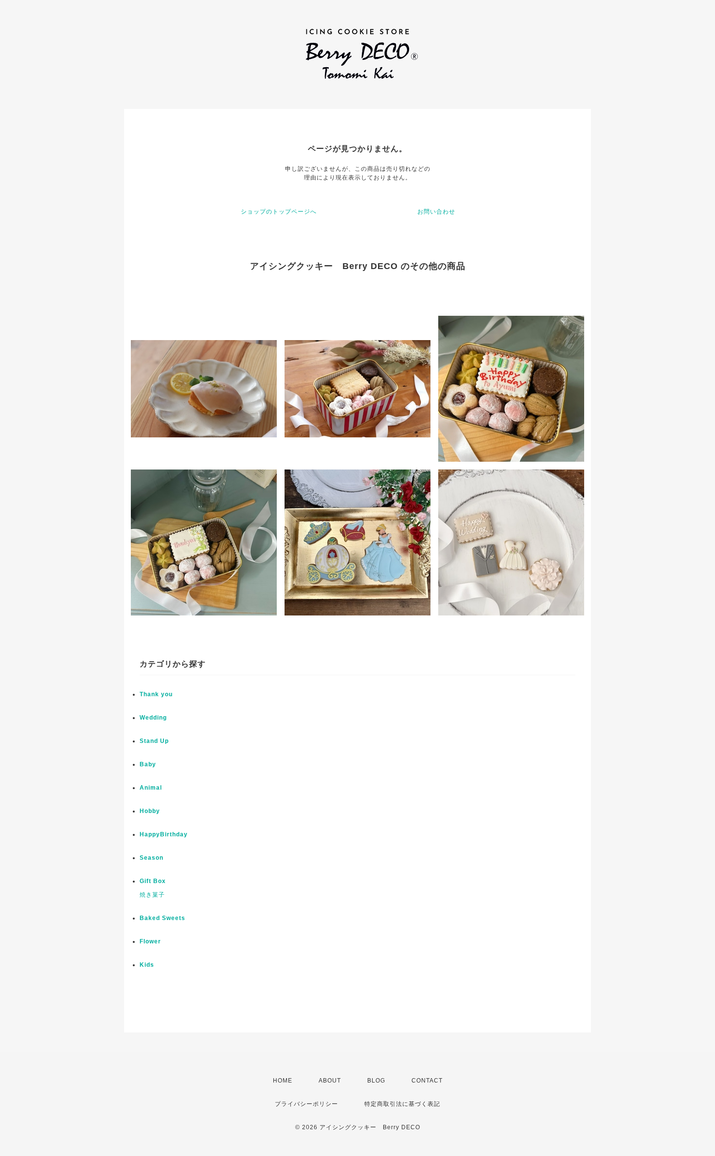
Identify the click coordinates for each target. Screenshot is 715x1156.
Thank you (156, 694)
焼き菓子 (152, 894)
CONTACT (427, 1080)
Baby (148, 764)
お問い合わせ (436, 211)
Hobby (150, 811)
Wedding (153, 717)
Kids (147, 964)
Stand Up (154, 741)
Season (151, 857)
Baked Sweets (162, 918)
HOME (282, 1080)
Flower (150, 941)
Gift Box (153, 881)
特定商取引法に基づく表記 (402, 1104)
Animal (151, 787)
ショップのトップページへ (279, 211)
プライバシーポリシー (306, 1104)
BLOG (376, 1080)
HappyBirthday (164, 834)
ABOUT (330, 1080)
